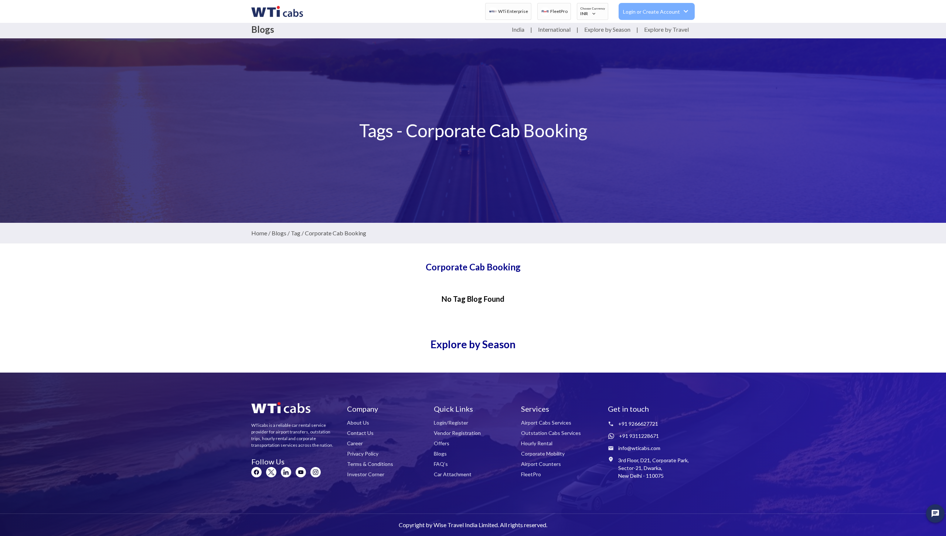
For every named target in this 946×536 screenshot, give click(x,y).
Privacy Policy (362, 453)
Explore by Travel (666, 29)
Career (355, 443)
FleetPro (531, 474)
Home (259, 232)
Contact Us (360, 433)
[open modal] (935, 513)
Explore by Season (607, 29)
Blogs (440, 453)
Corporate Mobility (543, 453)
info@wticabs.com (639, 448)
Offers (441, 443)
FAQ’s (441, 464)
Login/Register (451, 423)
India (518, 29)
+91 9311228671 (639, 436)
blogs (279, 232)
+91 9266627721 (638, 424)
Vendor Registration (457, 433)
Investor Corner (365, 474)
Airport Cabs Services (546, 422)
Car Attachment (453, 474)
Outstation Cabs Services (551, 433)
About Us (358, 422)
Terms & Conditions (370, 464)
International (554, 29)
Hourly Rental (536, 443)
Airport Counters (541, 464)
